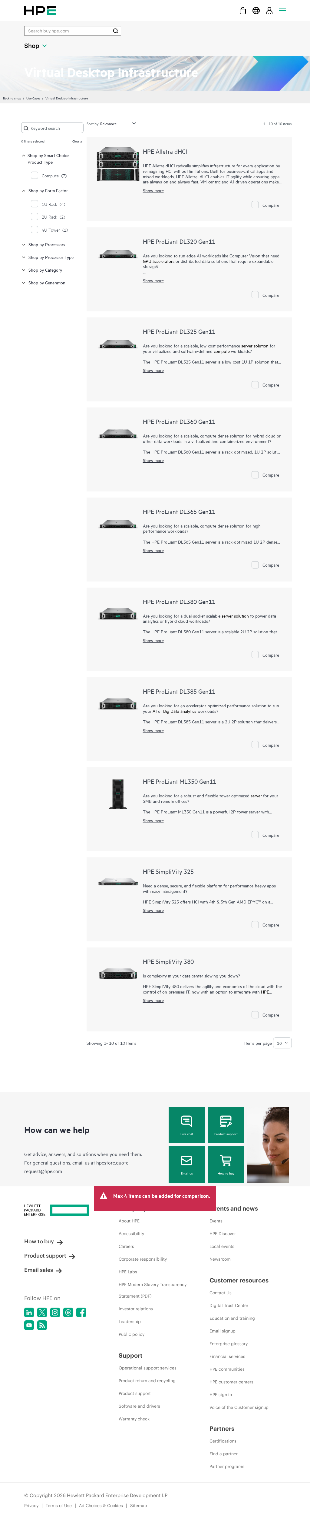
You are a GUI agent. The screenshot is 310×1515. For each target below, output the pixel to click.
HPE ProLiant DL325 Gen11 (179, 331)
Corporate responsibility (143, 1259)
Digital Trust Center (228, 1305)
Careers (126, 1246)
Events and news (233, 1208)
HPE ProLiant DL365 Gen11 (179, 511)
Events (216, 1221)
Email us (187, 1173)
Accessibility (131, 1233)
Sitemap (138, 1505)
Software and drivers (139, 1406)
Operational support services (147, 1368)
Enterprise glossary (228, 1343)
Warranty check (134, 1419)
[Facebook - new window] (81, 1312)
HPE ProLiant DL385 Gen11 (179, 691)
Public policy (131, 1334)
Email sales (38, 1269)
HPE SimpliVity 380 (168, 961)
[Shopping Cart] (242, 10)
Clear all (78, 141)
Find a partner (223, 1453)
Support (131, 1355)
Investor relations (136, 1309)
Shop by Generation (46, 282)
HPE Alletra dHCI (165, 151)
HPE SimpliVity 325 (168, 871)
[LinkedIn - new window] (29, 1312)
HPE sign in (220, 1394)
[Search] (115, 31)
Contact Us (220, 1292)
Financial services (227, 1356)
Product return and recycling (147, 1380)
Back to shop (12, 98)
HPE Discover (222, 1233)
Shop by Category (45, 270)
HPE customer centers (231, 1382)
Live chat (186, 1133)
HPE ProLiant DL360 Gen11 (179, 421)
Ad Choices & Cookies (101, 1505)
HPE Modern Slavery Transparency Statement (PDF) (152, 1290)
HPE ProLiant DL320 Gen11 (179, 241)
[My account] (269, 10)
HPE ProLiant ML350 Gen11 (179, 781)
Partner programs (226, 1466)
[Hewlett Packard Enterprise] (40, 10)
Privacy (31, 1505)
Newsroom (220, 1259)
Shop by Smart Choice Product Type (48, 158)
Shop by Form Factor (48, 190)
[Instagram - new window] (55, 1312)
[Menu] (282, 10)
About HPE (129, 1221)
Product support (226, 1133)
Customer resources (239, 1280)
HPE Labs (128, 1272)
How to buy (226, 1173)
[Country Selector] (256, 10)
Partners (221, 1428)
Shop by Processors (46, 244)
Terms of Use (59, 1505)
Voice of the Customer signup (239, 1407)
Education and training (232, 1318)
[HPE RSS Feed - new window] (42, 1325)
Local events (221, 1246)
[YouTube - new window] (29, 1325)
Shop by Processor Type (51, 257)
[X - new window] (42, 1312)
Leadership (130, 1321)
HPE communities (227, 1369)
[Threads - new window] (68, 1312)
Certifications (222, 1441)
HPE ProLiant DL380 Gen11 (179, 601)
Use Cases (33, 98)
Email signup (222, 1331)
